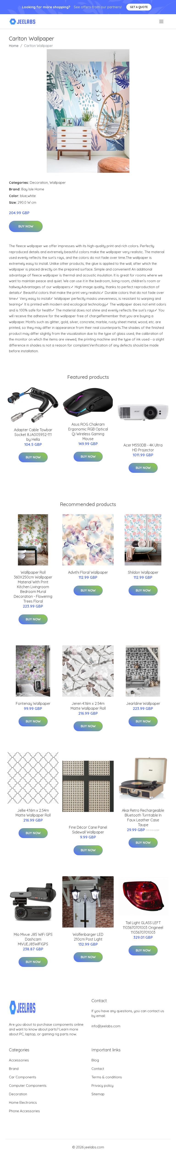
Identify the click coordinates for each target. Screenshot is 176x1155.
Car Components (22, 1077)
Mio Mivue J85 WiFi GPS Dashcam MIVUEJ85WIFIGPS (33, 939)
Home (14, 45)
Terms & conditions (106, 1077)
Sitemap (97, 1094)
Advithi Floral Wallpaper (88, 572)
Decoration (39, 182)
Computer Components (28, 1085)
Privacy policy (102, 1085)
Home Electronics (23, 1102)
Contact (97, 1068)
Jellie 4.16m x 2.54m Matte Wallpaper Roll (33, 812)
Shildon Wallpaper (143, 572)
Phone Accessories (24, 1111)
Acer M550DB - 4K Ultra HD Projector (143, 447)
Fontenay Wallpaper (33, 703)
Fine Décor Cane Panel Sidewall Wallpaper (88, 829)
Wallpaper (58, 182)
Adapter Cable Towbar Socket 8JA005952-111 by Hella (33, 434)
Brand (14, 1068)
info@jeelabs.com (105, 1026)
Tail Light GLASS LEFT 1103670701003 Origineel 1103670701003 (143, 927)
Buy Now (25, 226)
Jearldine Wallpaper (143, 703)
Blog (95, 1060)
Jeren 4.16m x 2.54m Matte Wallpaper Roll (88, 706)
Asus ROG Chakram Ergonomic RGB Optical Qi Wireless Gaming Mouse (88, 431)
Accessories (19, 1060)
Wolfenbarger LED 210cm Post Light (88, 936)
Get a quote (139, 7)
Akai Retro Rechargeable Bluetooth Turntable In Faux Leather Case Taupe (143, 817)
